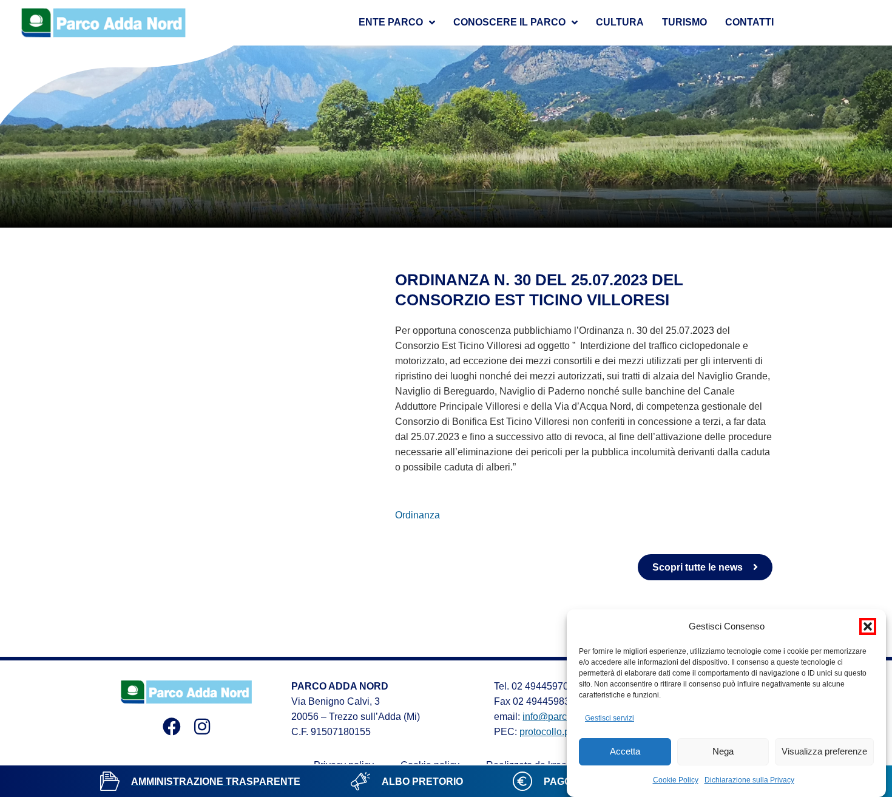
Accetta (625, 752)
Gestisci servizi (609, 718)
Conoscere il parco (509, 22)
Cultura (620, 22)
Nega (723, 752)
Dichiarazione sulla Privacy (749, 780)
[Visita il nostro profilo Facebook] (172, 726)
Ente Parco (391, 22)
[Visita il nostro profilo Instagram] (202, 726)
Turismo (684, 22)
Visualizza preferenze (824, 752)
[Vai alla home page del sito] (103, 22)
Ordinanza (417, 515)
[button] (868, 626)
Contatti (749, 22)
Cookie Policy (675, 780)
